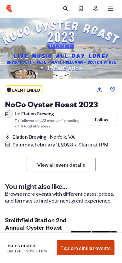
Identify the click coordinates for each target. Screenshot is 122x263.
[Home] (9, 8)
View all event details (61, 164)
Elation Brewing (37, 113)
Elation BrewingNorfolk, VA (44, 136)
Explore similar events (85, 247)
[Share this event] (99, 90)
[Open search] (65, 8)
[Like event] (112, 89)
